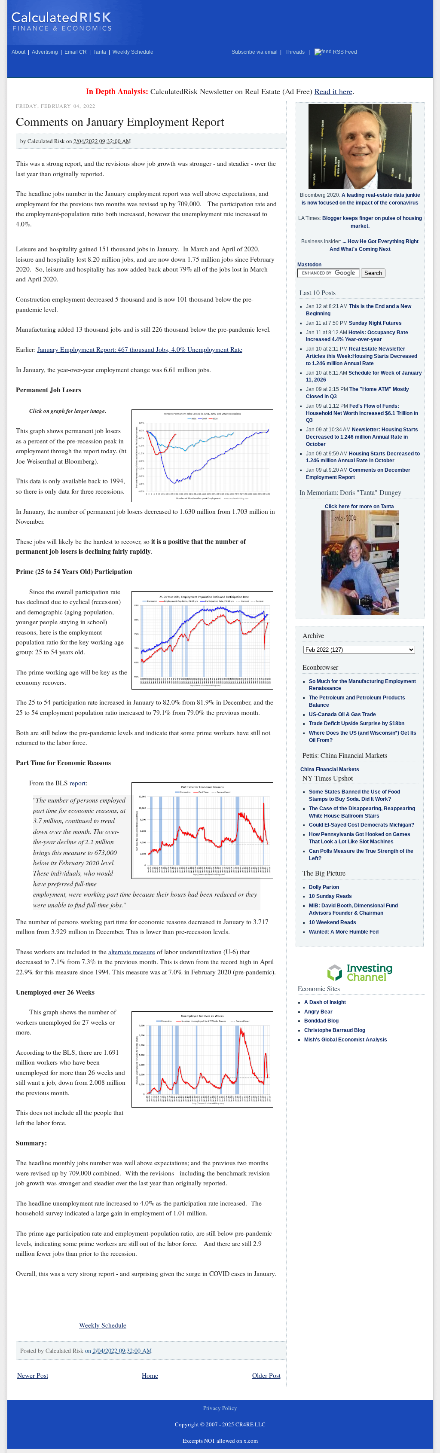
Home (150, 1375)
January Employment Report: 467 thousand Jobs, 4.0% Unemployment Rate (139, 349)
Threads (295, 52)
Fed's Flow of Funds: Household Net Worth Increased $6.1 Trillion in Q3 (362, 413)
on (118, 1350)
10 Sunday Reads (330, 896)
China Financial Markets (329, 769)
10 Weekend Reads (332, 922)
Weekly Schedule (133, 52)
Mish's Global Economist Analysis (345, 1040)
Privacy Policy (220, 1408)
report (78, 782)
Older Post (266, 1375)
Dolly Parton (324, 887)
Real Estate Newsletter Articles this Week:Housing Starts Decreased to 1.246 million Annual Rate (361, 356)
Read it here (333, 91)
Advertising (45, 52)
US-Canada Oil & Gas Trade (342, 714)
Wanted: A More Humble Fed (344, 932)
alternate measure (131, 951)
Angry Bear (318, 1012)
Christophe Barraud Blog (334, 1030)
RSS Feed (345, 52)
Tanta (99, 52)
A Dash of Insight (325, 1002)
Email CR (75, 52)
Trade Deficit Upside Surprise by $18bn (356, 723)
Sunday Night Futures (375, 323)
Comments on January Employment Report (120, 121)
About (18, 52)
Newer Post (32, 1375)
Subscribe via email (255, 52)
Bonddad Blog (321, 1021)
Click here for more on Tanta (359, 507)
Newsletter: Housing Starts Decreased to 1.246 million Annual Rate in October (362, 437)
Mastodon (309, 265)
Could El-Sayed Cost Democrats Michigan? (361, 825)
